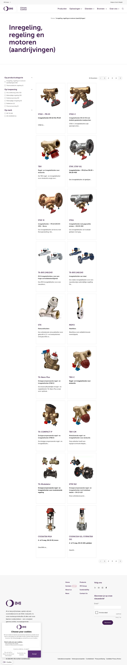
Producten (62, 9)
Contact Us (83, 593)
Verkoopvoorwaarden (78, 659)
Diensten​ (88, 9)
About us (68, 590)
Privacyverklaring (100, 659)
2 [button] (108, 78)
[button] (100, 78)
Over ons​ (113, 9)
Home (53, 18)
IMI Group (83, 586)
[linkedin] (95, 587)
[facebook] (106, 587)
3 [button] (112, 78)
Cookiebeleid (90, 659)
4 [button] (116, 78)
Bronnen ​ (101, 9)
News (67, 593)
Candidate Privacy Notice (113, 659)
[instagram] (102, 587)
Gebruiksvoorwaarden (64, 659)
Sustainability (84, 590)
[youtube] (98, 587)
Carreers (68, 586)
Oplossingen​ (74, 9)
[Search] (122, 9)
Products (83, 582)
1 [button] (104, 78)
